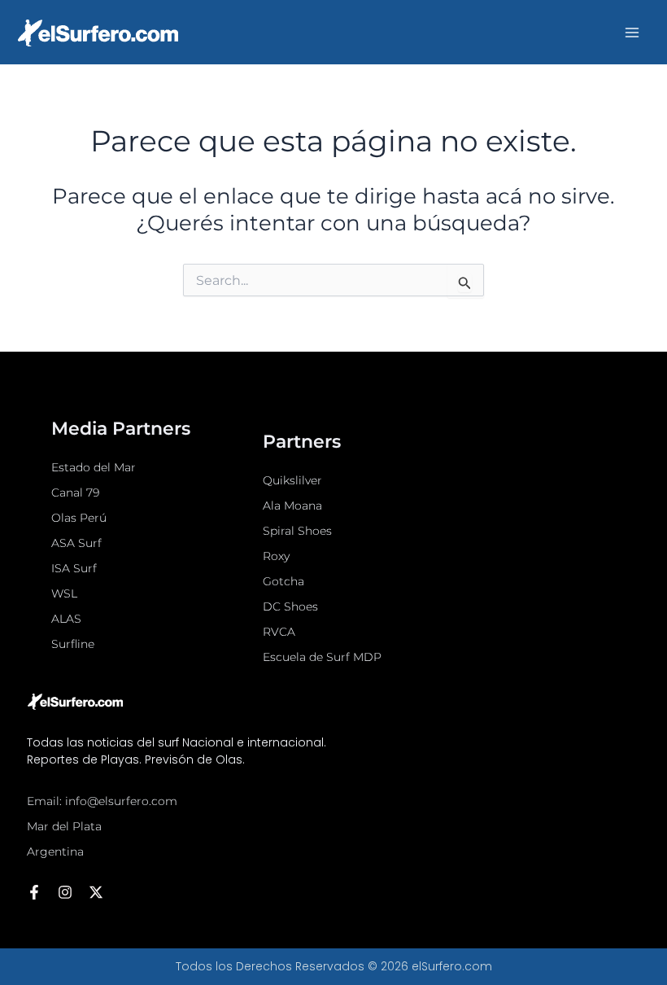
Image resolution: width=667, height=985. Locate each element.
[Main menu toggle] (633, 32)
